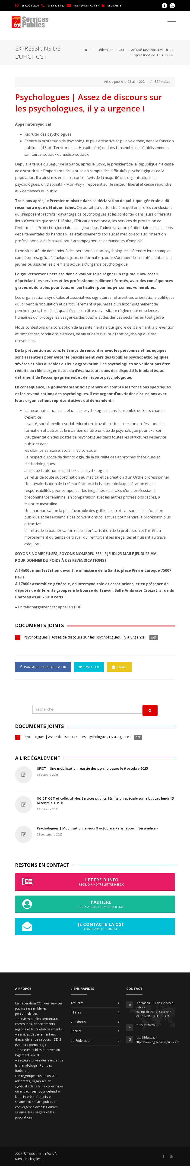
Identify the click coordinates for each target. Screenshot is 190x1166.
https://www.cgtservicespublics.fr (157, 1042)
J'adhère (101, 904)
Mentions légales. (28, 1158)
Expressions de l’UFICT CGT (153, 55)
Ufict (122, 50)
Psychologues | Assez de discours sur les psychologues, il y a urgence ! (85, 637)
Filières (76, 1012)
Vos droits (78, 1022)
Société (76, 1031)
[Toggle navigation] (171, 21)
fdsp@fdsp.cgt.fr (86, 5)
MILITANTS (114, 5)
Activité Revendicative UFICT (152, 50)
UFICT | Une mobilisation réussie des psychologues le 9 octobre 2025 (92, 768)
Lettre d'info (102, 881)
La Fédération (103, 50)
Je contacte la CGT (101, 926)
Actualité (77, 1003)
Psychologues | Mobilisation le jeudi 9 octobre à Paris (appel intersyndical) (97, 828)
